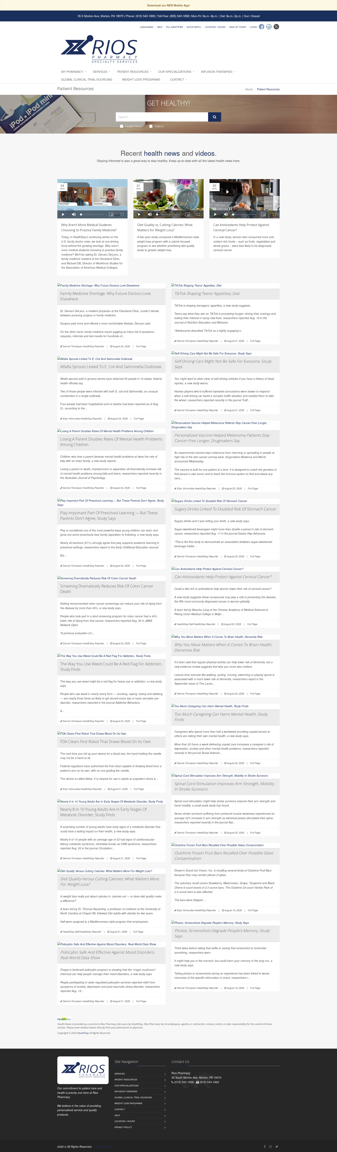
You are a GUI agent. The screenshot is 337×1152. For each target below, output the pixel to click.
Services (100, 71)
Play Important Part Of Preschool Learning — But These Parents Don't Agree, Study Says (109, 515)
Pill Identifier (174, 26)
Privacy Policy (123, 1127)
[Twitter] (276, 26)
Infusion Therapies (216, 71)
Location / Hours (215, 26)
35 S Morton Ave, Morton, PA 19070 (100, 16)
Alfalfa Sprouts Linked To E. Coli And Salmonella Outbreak (110, 366)
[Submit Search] (214, 117)
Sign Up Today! (237, 26)
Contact (177, 79)
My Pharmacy (72, 71)
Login (253, 26)
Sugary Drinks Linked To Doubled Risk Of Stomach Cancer (225, 509)
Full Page (141, 346)
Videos (159, 126)
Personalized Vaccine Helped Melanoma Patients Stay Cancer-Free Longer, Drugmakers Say (221, 438)
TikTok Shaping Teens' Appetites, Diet (206, 293)
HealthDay (83, 1033)
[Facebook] (261, 26)
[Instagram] (269, 26)
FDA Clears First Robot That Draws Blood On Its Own (105, 741)
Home (249, 89)
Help (159, 26)
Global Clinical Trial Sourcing (86, 79)
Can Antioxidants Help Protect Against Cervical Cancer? (222, 576)
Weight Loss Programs (141, 79)
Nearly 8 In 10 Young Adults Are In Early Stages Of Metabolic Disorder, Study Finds (103, 812)
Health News (133, 126)
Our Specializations (174, 71)
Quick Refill (194, 26)
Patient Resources (133, 71)
